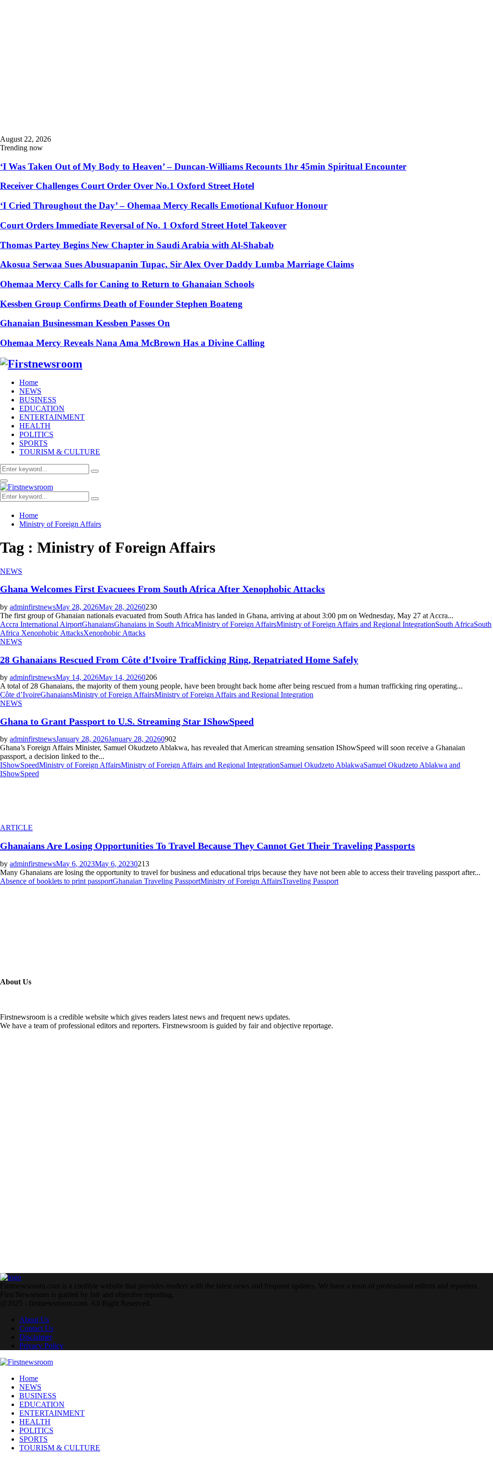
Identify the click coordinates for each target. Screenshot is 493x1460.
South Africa (454, 624)
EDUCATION (42, 408)
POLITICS (36, 434)
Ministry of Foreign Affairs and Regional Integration (355, 624)
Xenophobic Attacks (114, 633)
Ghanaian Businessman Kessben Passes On (85, 323)
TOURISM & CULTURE (59, 452)
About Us (34, 1319)
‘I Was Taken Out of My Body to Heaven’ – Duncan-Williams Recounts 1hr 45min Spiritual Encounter (203, 166)
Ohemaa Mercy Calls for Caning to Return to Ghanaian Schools (127, 284)
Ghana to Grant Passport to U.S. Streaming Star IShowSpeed (127, 721)
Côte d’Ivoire (20, 694)
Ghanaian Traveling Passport (156, 881)
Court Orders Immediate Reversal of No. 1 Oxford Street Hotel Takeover (143, 225)
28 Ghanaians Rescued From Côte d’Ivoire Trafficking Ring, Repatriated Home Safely (179, 659)
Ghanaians (98, 624)
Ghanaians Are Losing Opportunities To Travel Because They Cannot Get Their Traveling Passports (207, 845)
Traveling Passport (310, 881)
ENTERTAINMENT (52, 417)
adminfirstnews (33, 607)
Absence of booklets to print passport (56, 881)
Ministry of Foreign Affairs (235, 624)
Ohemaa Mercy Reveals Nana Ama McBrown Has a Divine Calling (132, 343)
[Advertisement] (246, 67)
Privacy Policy (41, 1345)
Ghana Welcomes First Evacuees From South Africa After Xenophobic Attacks (162, 589)
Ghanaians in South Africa (154, 624)
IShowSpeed (19, 765)
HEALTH (35, 426)
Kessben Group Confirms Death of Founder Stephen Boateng (121, 304)
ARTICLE (16, 827)
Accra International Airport (41, 624)
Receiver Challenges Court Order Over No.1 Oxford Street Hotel (127, 186)
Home (28, 382)
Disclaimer (35, 1337)
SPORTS (33, 443)
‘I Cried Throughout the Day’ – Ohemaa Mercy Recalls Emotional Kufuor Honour (163, 205)
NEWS (30, 391)
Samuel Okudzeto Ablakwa (321, 765)
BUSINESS (37, 400)
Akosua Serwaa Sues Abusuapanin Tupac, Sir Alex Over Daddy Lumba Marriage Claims (177, 264)
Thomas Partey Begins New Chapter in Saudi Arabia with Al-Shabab (137, 245)
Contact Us (36, 1328)
